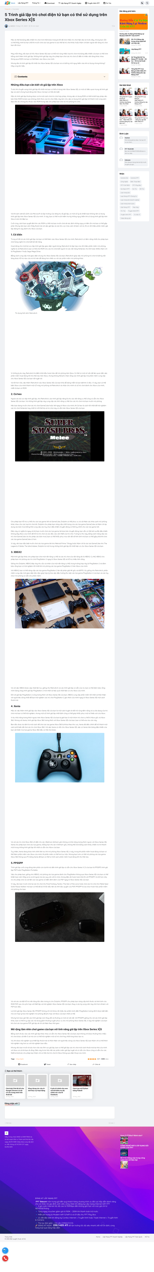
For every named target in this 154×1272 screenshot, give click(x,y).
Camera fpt (124, 178)
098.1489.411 (60, 1225)
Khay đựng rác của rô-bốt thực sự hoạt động (36, 1089)
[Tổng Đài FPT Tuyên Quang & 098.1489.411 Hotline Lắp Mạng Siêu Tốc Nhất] (126, 91)
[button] (142, 3)
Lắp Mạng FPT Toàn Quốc (133, 1237)
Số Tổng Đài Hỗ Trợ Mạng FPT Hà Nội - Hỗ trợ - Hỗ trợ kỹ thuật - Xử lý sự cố (139, 60)
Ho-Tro (134, 189)
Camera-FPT (135, 178)
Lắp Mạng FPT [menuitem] (23, 3)
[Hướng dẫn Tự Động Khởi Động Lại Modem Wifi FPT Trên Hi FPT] (134, 22)
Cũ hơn (111, 1123)
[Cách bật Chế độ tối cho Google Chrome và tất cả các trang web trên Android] (15, 1080)
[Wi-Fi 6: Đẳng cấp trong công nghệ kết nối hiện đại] (125, 41)
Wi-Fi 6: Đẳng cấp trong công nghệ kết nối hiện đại (138, 41)
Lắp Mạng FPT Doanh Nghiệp (112, 1237)
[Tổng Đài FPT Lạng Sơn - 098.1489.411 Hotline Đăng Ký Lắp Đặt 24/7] (126, 112)
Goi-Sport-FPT (125, 189)
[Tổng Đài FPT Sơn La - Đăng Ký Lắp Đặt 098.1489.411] (141, 112)
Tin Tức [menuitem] (108, 3)
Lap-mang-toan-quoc (128, 203)
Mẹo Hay (135, 207)
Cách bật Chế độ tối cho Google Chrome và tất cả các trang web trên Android (15, 1091)
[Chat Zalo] (5, 1250)
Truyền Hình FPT (126, 214)
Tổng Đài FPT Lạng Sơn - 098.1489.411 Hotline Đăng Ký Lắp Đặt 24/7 (126, 120)
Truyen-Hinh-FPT (133, 211)
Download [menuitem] (50, 3)
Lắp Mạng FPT (136, 49)
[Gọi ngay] (5, 1258)
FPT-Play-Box (137, 185)
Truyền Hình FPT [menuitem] (93, 3)
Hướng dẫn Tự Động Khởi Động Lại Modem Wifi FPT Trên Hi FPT (132, 35)
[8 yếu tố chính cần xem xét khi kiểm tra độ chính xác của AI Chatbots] (59, 1080)
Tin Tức (123, 211)
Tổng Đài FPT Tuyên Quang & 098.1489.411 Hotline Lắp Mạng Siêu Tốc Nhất (126, 100)
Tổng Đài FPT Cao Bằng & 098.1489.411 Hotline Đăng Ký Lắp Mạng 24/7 (138, 71)
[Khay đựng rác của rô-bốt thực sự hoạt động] (37, 1080)
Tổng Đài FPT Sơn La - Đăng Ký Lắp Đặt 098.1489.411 (141, 119)
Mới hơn (8, 1123)
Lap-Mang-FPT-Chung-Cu (129, 196)
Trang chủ (7, 9)
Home (98, 1237)
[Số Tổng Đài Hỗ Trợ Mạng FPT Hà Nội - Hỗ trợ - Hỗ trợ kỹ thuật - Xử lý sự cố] (125, 59)
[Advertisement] (49, 1162)
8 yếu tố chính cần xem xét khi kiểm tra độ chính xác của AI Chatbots (59, 1091)
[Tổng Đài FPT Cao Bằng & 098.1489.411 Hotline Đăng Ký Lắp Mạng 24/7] (125, 71)
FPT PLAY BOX (125, 185)
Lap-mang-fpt (125, 192)
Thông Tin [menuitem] (35, 3)
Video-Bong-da (125, 218)
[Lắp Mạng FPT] (125, 51)
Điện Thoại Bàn (135, 181)
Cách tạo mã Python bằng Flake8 (80, 1089)
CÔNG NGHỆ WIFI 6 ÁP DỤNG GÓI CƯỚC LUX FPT (134, 1147)
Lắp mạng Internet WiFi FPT (98, 1204)
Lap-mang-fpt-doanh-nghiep (130, 200)
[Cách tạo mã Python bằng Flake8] (82, 1080)
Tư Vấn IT (137, 214)
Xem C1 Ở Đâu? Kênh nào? (131, 1135)
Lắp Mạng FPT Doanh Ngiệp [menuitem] (70, 3)
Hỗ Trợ (142, 189)
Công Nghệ (15, 9)
